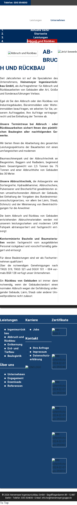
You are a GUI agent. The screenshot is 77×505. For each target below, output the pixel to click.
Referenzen (15, 385)
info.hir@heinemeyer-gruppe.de (57, 498)
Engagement (15, 378)
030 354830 (27, 498)
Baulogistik (14, 356)
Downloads (14, 382)
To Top (4, 502)
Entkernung (15, 344)
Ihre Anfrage (41, 348)
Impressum (40, 351)
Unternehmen (16, 374)
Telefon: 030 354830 (15, 2)
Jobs (36, 329)
